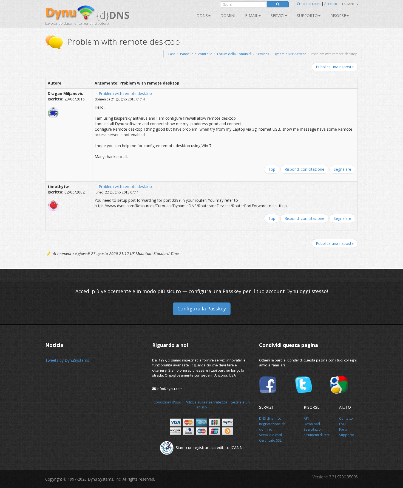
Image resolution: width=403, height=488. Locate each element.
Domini (227, 15)
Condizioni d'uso (167, 402)
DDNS (202, 15)
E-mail (251, 15)
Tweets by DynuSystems (67, 360)
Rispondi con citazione (304, 169)
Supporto (307, 15)
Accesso (330, 3)
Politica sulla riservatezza (206, 402)
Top (271, 169)
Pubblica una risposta (335, 66)
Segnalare (342, 169)
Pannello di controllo (196, 54)
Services (262, 54)
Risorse (338, 15)
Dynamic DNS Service (290, 54)
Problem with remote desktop (125, 93)
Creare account (309, 3)
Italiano (348, 4)
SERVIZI (277, 15)
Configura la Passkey (201, 308)
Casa (171, 54)
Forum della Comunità (234, 54)
